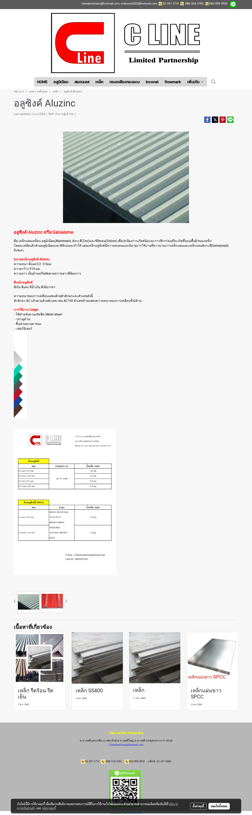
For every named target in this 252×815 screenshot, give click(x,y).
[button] (213, 81)
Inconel (152, 82)
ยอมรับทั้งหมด (219, 806)
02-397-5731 (171, 3)
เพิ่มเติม (193, 82)
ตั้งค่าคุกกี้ (198, 806)
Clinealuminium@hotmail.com (126, 744)
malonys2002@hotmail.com (139, 3)
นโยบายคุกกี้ (49, 808)
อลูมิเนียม (61, 82)
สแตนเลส (81, 82)
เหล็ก (99, 82)
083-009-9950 (218, 3)
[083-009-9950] (183, 3)
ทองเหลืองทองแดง (124, 82)
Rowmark (173, 82)
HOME (42, 82)
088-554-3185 (194, 3)
